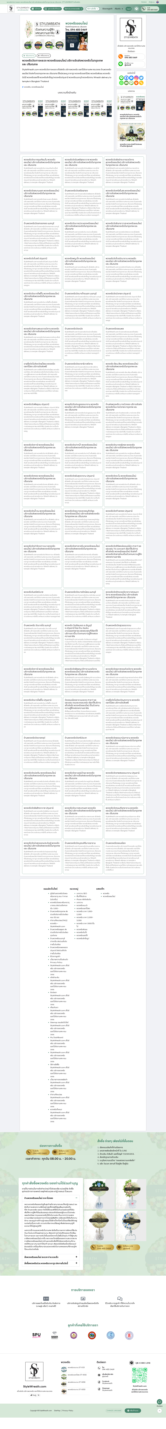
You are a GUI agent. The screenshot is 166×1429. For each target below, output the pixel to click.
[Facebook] (126, 78)
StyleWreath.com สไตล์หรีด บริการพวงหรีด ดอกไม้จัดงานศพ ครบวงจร (59, 970)
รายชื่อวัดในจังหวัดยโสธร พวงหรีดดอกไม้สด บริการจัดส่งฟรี (39, 365)
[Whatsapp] (121, 83)
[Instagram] (136, 78)
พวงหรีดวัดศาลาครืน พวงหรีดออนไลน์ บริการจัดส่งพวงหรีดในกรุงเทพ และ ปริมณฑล (82, 548)
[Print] (136, 83)
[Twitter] (141, 78)
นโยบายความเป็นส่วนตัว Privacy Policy (59, 961)
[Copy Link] (141, 83)
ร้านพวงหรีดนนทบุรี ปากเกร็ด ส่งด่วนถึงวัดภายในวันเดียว (58, 941)
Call (148, 8)
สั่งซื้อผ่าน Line (64, 1151)
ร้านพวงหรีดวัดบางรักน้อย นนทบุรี (80, 592)
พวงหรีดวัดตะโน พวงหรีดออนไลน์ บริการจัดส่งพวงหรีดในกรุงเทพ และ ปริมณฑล (122, 478)
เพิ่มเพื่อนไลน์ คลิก (107, 1374)
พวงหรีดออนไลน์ (23, 10)
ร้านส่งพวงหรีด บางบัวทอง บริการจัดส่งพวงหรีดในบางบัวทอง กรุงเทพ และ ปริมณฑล (124, 406)
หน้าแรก (38, 8)
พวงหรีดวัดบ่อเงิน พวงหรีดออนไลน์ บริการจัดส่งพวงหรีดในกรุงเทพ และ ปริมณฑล (40, 775)
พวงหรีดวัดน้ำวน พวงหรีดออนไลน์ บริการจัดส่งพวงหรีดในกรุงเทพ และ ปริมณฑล (40, 513)
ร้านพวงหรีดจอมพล (115, 328)
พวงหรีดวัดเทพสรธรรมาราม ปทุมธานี (122, 773)
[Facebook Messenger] (131, 78)
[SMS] (131, 83)
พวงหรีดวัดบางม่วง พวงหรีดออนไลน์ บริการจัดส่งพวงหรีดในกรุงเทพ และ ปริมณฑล (81, 226)
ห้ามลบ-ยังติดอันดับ (84, 899)
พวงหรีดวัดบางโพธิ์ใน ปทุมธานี (37, 700)
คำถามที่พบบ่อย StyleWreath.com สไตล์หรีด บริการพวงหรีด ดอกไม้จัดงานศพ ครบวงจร (59, 1100)
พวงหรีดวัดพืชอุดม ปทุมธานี (36, 404)
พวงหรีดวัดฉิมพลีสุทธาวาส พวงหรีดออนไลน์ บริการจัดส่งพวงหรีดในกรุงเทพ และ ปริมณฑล (83, 162)
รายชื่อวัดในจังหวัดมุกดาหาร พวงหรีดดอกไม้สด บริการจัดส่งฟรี (123, 701)
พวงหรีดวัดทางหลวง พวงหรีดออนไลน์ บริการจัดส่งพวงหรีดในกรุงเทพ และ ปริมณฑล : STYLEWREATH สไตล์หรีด (43, 2)
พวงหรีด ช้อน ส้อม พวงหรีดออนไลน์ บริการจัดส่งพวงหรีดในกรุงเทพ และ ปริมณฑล (122, 366)
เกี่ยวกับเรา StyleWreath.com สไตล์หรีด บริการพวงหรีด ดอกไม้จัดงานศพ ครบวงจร (59, 1013)
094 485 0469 (152, 10)
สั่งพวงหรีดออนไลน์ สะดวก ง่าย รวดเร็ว (41, 1257)
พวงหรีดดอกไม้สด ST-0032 (77, 1375)
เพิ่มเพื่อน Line (129, 63)
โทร (103, 1367)
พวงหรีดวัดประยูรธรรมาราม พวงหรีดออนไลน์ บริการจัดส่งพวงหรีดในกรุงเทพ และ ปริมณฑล (83, 406)
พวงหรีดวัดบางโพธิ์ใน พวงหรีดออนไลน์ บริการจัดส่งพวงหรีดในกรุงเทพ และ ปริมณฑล (41, 296)
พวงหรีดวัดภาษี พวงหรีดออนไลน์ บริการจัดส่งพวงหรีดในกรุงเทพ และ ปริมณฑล (40, 447)
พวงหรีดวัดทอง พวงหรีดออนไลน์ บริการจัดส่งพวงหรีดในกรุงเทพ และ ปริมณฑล (40, 478)
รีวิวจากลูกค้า (107, 8)
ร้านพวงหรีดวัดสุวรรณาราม (118, 625)
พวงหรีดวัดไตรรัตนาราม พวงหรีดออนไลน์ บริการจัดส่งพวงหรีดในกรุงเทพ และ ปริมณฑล (124, 261)
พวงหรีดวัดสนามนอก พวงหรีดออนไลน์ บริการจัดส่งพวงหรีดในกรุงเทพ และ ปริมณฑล (41, 193)
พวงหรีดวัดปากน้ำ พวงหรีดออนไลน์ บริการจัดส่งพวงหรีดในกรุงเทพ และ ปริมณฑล (81, 447)
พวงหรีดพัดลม (82, 929)
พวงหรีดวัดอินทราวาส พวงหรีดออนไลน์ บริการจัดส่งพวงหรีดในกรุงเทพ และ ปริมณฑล (124, 226)
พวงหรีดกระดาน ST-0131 (76, 1367)
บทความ (80, 902)
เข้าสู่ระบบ (152, 2)
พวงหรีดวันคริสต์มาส (33, 592)
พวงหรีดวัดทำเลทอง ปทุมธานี (119, 511)
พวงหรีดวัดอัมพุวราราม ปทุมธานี (79, 476)
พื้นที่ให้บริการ (82, 896)
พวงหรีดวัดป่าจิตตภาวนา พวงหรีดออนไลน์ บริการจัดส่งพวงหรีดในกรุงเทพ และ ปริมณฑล (42, 548)
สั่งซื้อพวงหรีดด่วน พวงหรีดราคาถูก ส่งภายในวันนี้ (46, 1263)
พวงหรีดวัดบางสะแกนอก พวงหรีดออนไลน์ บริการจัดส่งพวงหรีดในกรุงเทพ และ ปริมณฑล (83, 810)
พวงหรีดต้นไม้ (82, 932)
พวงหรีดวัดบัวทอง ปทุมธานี (118, 293)
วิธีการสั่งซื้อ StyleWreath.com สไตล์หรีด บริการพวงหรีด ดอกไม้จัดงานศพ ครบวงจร (59, 1070)
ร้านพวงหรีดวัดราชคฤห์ (34, 738)
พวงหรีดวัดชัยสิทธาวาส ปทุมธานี (39, 808)
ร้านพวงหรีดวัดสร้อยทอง (76, 190)
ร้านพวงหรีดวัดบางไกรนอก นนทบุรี (81, 293)
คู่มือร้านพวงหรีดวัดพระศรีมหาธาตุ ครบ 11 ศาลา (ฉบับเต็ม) (59, 896)
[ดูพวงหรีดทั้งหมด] (45, 9)
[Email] (126, 83)
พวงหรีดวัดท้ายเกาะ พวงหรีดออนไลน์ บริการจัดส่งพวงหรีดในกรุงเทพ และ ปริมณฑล (130, 116)
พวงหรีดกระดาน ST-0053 (76, 1389)
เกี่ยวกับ (118, 8)
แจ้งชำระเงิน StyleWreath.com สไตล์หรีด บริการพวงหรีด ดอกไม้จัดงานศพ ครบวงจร (59, 983)
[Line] (121, 78)
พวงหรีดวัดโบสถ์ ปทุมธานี (35, 258)
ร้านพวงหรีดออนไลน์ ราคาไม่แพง (38, 1198)
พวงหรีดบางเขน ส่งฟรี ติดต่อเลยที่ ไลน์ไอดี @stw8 (131, 145)
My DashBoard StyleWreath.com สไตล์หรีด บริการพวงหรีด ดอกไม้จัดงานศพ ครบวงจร (59, 1043)
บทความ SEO (82, 893)
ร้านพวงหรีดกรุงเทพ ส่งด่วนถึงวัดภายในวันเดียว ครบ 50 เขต (59, 914)
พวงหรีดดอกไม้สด (83, 908)
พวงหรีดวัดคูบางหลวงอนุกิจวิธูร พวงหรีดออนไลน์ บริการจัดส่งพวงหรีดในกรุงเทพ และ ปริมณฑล (82, 513)
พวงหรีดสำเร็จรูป (83, 938)
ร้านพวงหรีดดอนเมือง (116, 843)
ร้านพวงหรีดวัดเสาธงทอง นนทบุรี (39, 223)
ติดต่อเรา (144, 2)
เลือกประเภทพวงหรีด (72, 8)
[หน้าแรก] (33, 9)
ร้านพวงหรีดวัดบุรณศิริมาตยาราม (80, 843)
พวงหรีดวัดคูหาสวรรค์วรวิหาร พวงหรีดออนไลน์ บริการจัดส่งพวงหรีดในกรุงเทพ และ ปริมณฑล (124, 671)
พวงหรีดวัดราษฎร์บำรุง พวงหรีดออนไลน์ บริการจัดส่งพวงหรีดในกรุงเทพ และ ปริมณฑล (83, 775)
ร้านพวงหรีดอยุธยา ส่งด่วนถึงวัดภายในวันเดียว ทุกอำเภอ (59, 932)
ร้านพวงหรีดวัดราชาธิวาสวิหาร (79, 364)
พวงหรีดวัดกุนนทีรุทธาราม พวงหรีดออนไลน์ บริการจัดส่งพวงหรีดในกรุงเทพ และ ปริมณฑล (124, 810)
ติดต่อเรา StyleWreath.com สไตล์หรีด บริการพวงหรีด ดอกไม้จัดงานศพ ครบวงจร (59, 998)
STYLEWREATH (23, 8)
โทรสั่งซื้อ (36, 1151)
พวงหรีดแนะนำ (82, 905)
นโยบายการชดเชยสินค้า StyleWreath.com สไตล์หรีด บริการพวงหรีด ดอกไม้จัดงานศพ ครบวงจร (59, 1085)
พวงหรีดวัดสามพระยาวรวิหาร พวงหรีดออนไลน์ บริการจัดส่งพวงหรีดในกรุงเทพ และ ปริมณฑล (42, 331)
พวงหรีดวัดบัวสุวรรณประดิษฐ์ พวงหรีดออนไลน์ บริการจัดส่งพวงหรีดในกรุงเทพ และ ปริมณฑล (42, 845)
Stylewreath (107, 1383)
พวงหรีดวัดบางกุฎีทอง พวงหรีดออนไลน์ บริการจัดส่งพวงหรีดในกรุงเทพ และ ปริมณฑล (124, 447)
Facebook (105, 1381)
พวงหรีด (27, 87)
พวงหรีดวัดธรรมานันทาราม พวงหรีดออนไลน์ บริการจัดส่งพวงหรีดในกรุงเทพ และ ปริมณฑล (124, 740)
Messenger (106, 1388)
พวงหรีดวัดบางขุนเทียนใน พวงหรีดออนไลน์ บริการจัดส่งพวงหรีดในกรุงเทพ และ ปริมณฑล (42, 162)
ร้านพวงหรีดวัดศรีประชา (76, 738)
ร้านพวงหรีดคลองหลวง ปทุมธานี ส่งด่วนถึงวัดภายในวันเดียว (59, 950)
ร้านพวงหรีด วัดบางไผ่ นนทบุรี (37, 625)
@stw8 (128, 65)
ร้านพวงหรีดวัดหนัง (74, 328)
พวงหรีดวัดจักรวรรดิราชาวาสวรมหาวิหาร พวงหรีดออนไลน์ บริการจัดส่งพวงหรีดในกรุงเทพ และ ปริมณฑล (122, 594)
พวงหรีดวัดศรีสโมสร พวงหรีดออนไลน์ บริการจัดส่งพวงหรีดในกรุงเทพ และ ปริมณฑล (123, 193)
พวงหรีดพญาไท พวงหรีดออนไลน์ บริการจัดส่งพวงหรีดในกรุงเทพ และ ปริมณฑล (81, 261)
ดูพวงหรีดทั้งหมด (54, 8)
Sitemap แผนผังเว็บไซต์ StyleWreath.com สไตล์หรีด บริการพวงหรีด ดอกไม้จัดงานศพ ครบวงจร (59, 1028)
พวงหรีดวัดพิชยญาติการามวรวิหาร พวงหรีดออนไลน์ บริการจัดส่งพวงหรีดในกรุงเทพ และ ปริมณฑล (82, 671)
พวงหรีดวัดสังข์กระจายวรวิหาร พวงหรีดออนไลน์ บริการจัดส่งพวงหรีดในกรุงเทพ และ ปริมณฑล (123, 162)
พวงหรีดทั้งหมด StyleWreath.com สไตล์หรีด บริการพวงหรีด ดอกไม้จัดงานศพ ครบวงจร (59, 1115)
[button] (50, 1198)
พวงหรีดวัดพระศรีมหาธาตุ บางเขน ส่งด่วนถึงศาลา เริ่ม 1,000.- (59, 905)
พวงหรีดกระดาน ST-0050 (76, 1382)
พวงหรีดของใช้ (82, 935)
